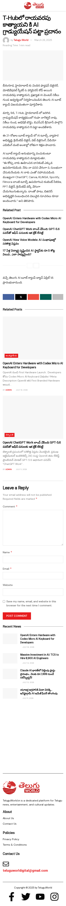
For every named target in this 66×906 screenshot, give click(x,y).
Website (8, 585)
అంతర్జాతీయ (11, 355)
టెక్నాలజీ (9, 434)
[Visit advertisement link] (33, 736)
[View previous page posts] (29, 265)
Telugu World (21, 40)
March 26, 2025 (43, 40)
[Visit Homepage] (34, 5)
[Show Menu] (4, 5)
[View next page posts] (36, 265)
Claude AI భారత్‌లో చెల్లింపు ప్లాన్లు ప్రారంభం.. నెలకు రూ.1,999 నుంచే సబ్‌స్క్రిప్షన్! (37, 674)
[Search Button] (61, 5)
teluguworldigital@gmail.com (25, 870)
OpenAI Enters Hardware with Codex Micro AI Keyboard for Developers (37, 639)
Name (7, 552)
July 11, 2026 (21, 469)
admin (9, 390)
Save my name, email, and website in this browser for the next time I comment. (31, 603)
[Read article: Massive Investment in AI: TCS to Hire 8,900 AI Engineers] (10, 658)
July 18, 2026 (21, 390)
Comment (10, 506)
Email (7, 568)
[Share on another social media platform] (57, 297)
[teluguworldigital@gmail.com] (6, 864)
